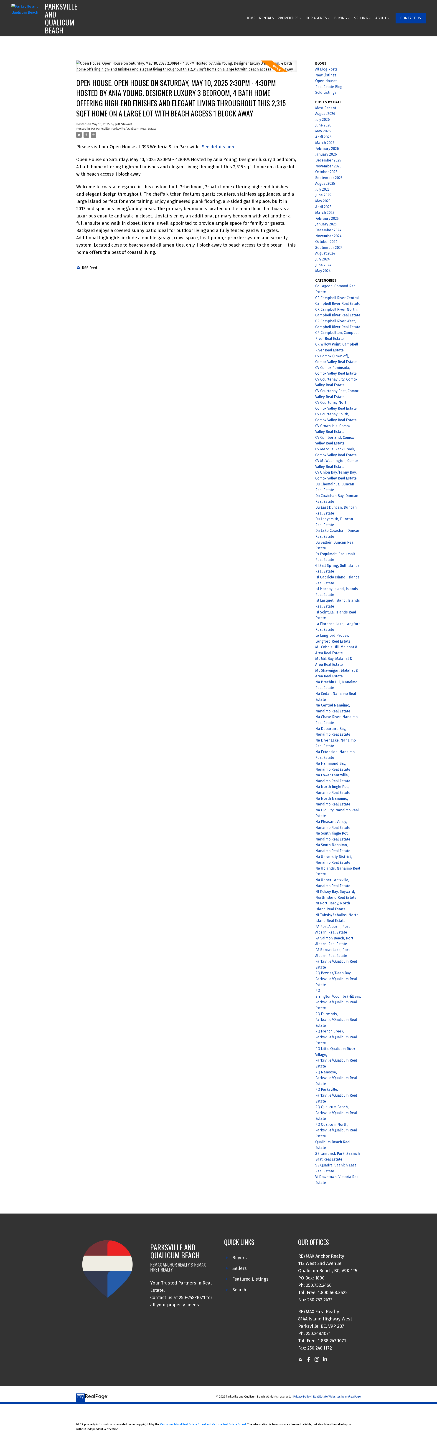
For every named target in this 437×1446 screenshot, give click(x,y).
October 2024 (326, 242)
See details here (219, 146)
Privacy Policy (302, 1396)
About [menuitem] (380, 18)
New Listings (325, 75)
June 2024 (323, 265)
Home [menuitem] (250, 18)
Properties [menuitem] (287, 18)
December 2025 (328, 160)
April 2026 (323, 137)
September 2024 (329, 247)
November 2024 (328, 236)
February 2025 (327, 218)
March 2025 (324, 212)
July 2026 (322, 119)
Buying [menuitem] (340, 18)
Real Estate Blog (328, 87)
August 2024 (325, 253)
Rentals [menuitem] (266, 18)
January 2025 (326, 224)
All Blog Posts (326, 69)
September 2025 (329, 178)
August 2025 (325, 183)
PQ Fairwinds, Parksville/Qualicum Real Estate (336, 1020)
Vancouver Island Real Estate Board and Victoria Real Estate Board (203, 1424)
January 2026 (326, 154)
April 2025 (323, 207)
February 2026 (327, 148)
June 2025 (323, 195)
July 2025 (322, 189)
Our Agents (316, 18)
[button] (411, 18)
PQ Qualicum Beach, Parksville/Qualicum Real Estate (336, 1113)
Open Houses (326, 81)
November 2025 (328, 166)
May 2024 (323, 271)
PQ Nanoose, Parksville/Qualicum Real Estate (336, 1078)
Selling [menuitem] (361, 18)
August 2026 (325, 113)
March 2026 (325, 143)
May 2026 (323, 131)
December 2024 (328, 230)
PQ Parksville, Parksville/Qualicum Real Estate (124, 129)
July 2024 (322, 259)
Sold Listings (325, 92)
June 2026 (323, 125)
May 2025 (322, 201)
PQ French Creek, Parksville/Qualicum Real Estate (336, 1037)
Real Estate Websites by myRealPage (337, 1396)
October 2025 (326, 172)
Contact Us (410, 18)
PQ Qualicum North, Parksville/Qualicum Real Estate (336, 1130)
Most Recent (325, 108)
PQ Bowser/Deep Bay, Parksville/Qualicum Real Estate (336, 979)
